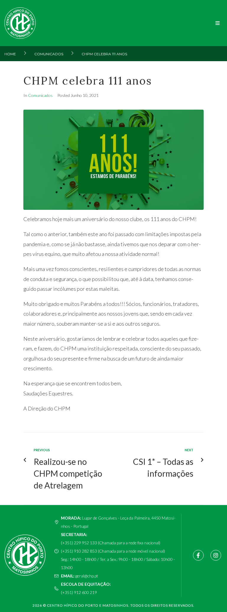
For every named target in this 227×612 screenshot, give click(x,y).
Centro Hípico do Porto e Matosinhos (87, 605)
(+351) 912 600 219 (79, 592)
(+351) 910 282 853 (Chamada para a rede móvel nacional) (113, 550)
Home (10, 54)
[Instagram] (215, 555)
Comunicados (48, 54)
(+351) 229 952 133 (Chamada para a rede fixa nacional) (110, 542)
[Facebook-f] (198, 555)
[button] (217, 23)
